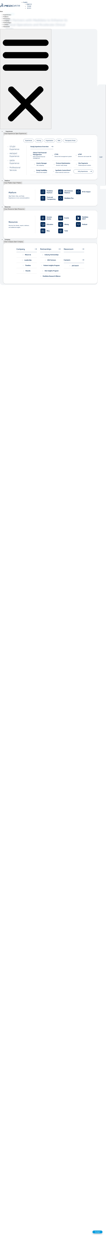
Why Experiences (83, 171)
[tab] (28, 140)
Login (101, 157)
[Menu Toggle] (25, 79)
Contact (97, 1232)
